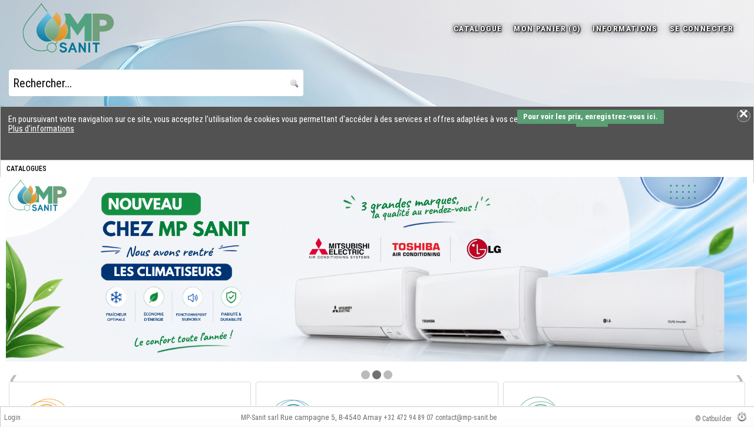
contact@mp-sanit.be (466, 417)
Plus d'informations (41, 128)
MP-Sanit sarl (260, 417)
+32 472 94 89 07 (408, 417)
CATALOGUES (26, 169)
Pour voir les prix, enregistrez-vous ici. (590, 116)
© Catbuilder (713, 419)
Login (12, 417)
